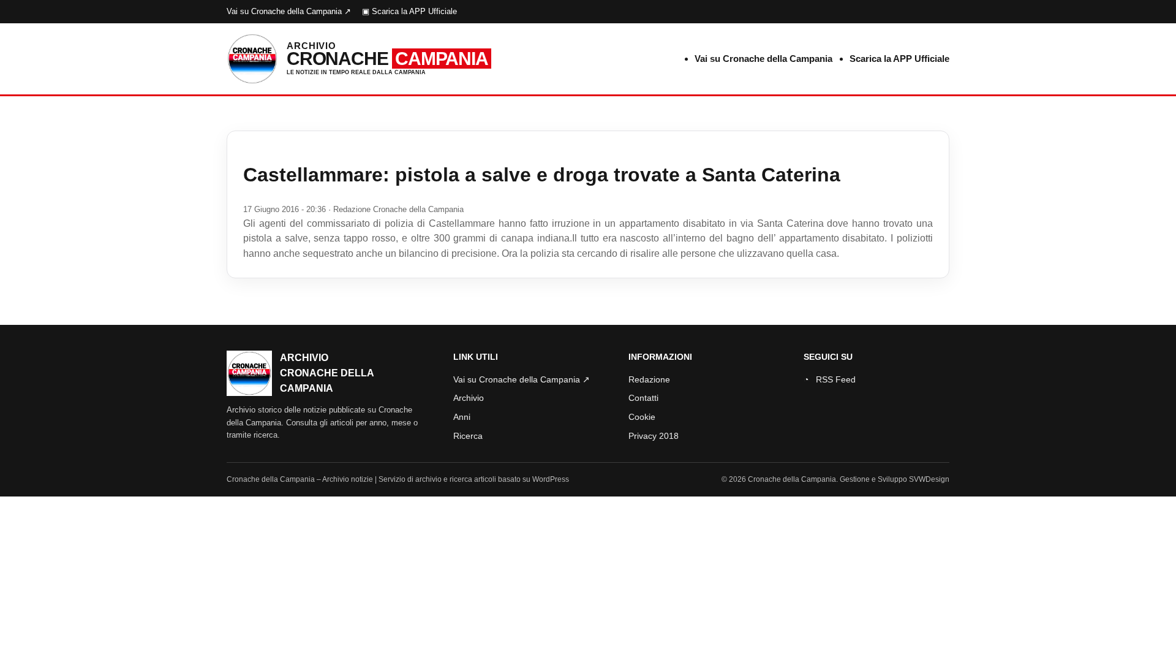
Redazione (649, 379)
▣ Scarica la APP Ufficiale (409, 11)
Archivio (468, 398)
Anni (461, 417)
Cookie (641, 417)
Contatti (643, 398)
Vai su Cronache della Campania (763, 58)
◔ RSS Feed (830, 379)
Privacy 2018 (653, 436)
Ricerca (468, 436)
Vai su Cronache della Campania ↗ (289, 11)
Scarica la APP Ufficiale (899, 58)
